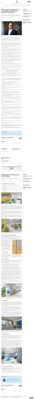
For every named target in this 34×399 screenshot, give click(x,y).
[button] (1, 1)
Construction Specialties (12, 385)
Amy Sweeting (8, 383)
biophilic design (20, 213)
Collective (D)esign (3, 39)
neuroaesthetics (19, 207)
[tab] (2, 162)
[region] (11, 164)
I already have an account (11, 169)
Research (7, 316)
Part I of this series (7, 237)
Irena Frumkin (5, 133)
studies (12, 216)
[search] (2, 1)
